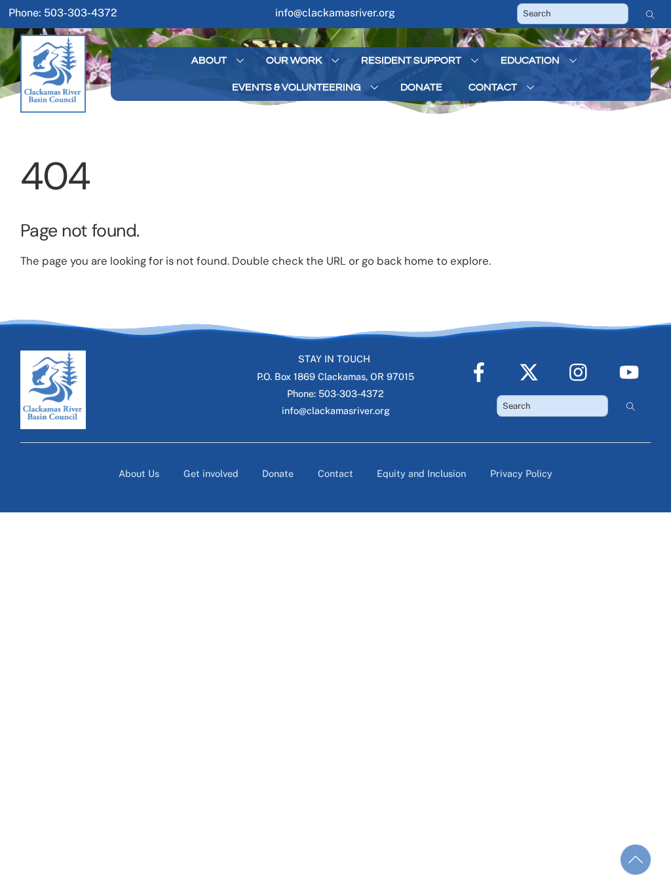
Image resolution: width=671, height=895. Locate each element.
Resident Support (411, 60)
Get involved (211, 473)
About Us (139, 473)
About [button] (209, 60)
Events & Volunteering (296, 87)
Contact (493, 87)
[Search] (650, 14)
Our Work (294, 60)
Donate (421, 87)
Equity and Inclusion (421, 473)
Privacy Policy (521, 473)
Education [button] (530, 60)
